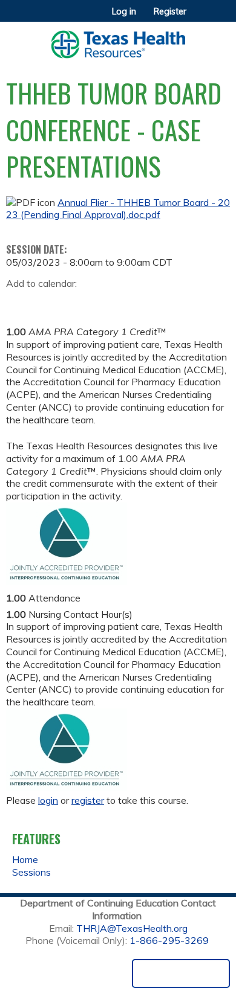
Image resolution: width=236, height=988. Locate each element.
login (48, 800)
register (87, 800)
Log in (124, 11)
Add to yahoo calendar (45, 302)
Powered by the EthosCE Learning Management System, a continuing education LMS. (181, 973)
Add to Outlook (102, 302)
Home (25, 859)
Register (170, 11)
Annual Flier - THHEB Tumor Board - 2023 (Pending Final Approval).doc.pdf (118, 208)
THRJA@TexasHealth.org (132, 928)
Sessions (31, 872)
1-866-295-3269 (169, 940)
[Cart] (200, 17)
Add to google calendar (18, 302)
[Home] (118, 40)
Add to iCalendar (73, 301)
